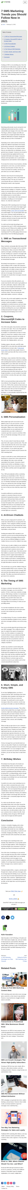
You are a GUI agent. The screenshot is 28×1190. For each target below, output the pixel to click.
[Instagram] (11, 1183)
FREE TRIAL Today (16, 891)
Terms (17, 1186)
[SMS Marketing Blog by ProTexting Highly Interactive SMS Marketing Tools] (5, 2)
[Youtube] (8, 1183)
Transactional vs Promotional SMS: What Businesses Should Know (12, 1024)
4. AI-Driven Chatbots (9, 46)
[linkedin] (14, 1183)
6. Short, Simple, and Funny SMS (12, 51)
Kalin (4, 24)
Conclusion (7, 57)
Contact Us (4, 1188)
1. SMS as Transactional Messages (13, 36)
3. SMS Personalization (10, 43)
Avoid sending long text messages (10, 708)
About (2, 1186)
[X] (8, 917)
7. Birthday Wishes (9, 54)
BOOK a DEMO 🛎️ (14, 898)
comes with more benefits (17, 210)
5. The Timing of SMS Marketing (12, 49)
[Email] (12, 917)
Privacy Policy (10, 1186)
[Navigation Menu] (25, 2)
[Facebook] (3, 917)
